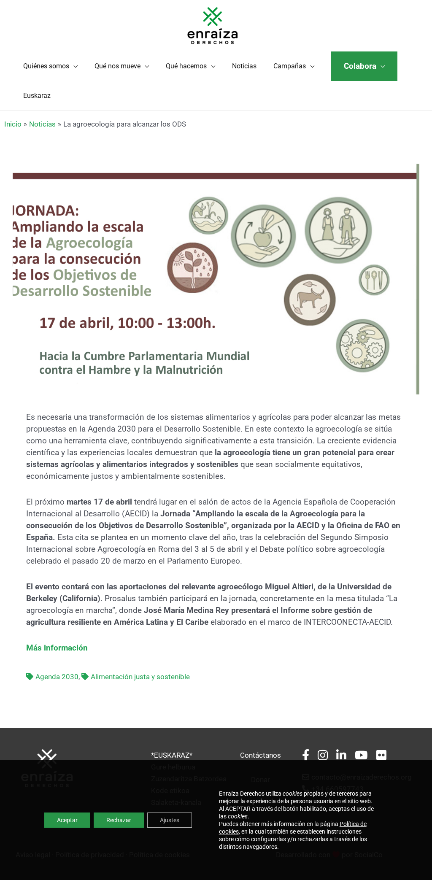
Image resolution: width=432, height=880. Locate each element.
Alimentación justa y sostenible (140, 676)
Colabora (360, 66)
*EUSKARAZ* (171, 755)
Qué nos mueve (117, 66)
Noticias (244, 66)
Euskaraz (37, 96)
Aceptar (67, 820)
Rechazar (118, 820)
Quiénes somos (46, 66)
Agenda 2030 (56, 676)
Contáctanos (260, 755)
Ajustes (169, 820)
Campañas (289, 66)
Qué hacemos (186, 66)
